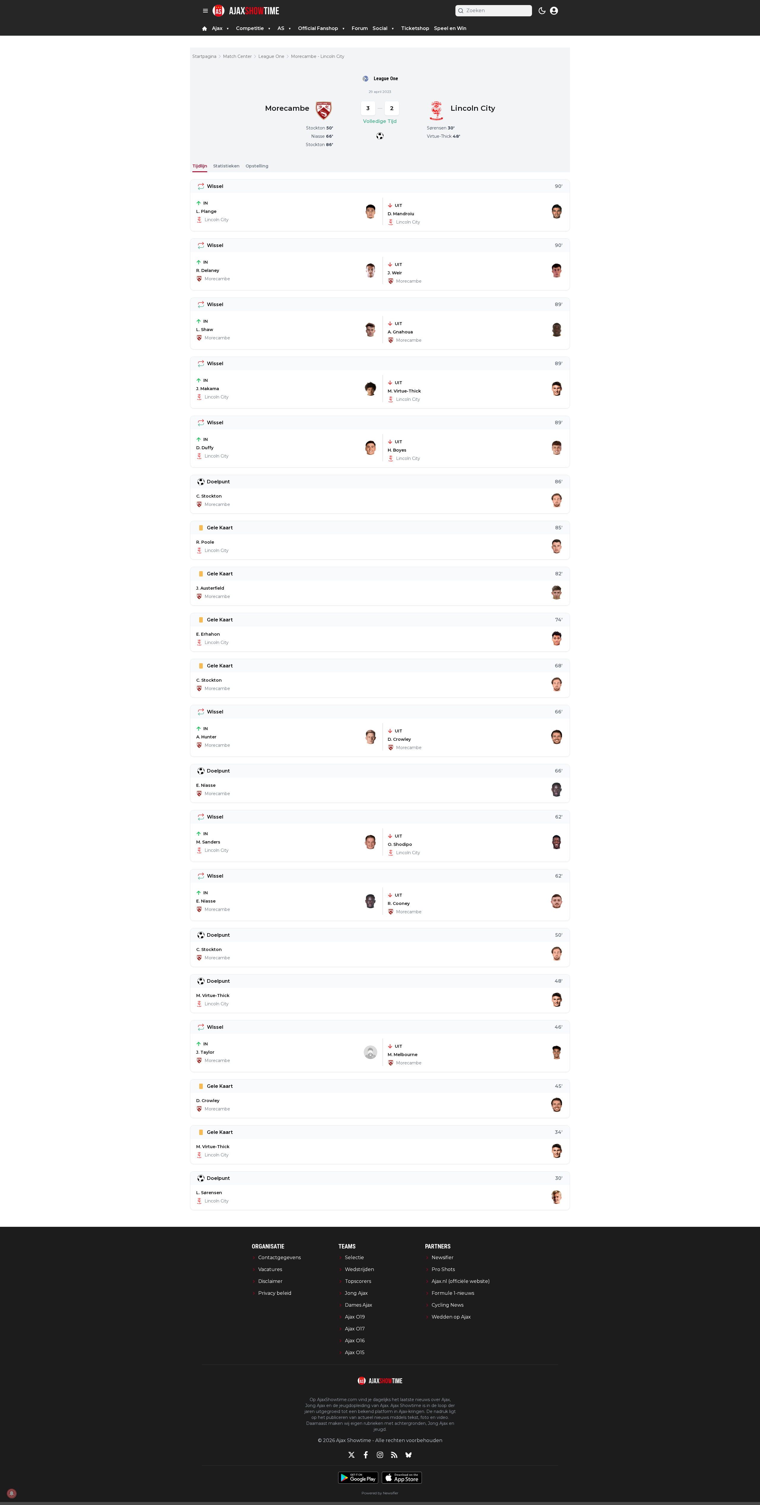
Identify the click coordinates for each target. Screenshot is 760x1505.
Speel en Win (450, 28)
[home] (204, 28)
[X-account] (351, 1454)
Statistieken (226, 166)
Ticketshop (415, 28)
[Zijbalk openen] (205, 10)
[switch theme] (542, 11)
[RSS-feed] (394, 1454)
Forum (360, 28)
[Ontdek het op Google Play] (358, 1478)
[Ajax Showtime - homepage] (246, 11)
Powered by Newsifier (380, 1493)
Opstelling (257, 166)
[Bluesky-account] (408, 1454)
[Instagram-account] (380, 1454)
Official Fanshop (318, 28)
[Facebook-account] (365, 1454)
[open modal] (554, 11)
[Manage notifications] (11, 1493)
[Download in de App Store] (402, 1478)
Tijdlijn (199, 166)
